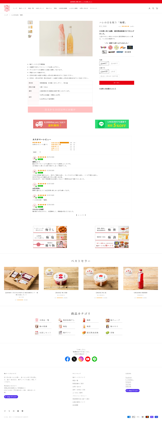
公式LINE (128, 386)
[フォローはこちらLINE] (22, 411)
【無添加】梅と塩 (100, 292)
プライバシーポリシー (80, 396)
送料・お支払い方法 (79, 390)
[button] (55, 142)
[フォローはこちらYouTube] (18, 411)
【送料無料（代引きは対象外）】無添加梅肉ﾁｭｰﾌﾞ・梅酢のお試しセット (21, 294)
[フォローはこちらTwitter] (9, 411)
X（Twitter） (130, 380)
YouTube (128, 384)
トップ (15, 8)
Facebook (129, 377)
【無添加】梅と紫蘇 (61, 292)
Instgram (128, 382)
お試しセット (40, 8)
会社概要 (75, 405)
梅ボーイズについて (10, 373)
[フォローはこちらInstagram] (14, 411)
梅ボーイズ (22, 8)
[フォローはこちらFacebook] (5, 411)
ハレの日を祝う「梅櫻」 (17, 15)
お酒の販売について (79, 402)
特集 (55, 8)
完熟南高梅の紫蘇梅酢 (140, 292)
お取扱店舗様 (63, 8)
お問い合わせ (84, 8)
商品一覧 (31, 8)
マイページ (93, 8)
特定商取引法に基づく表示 (81, 399)
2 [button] (78, 215)
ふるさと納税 (73, 8)
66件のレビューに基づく (40, 144)
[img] (42, 157)
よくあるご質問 (77, 393)
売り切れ (117, 83)
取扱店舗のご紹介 (78, 383)
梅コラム (49, 8)
